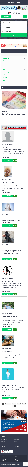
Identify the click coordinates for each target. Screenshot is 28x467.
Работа (3, 74)
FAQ (15, 459)
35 (5, 403)
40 (17, 403)
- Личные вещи (16, 446)
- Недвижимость (4, 439)
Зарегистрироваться (11, 2)
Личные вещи (5, 83)
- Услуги (15, 444)
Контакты (16, 460)
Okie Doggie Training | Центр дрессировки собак (13, 316)
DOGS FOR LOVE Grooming (8, 182)
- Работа (15, 441)
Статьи (3, 460)
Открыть (15, 160)
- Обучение (3, 441)
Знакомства (4, 459)
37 (10, 403)
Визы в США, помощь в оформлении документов (13, 114)
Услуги (3, 80)
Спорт (3, 66)
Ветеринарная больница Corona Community (12, 385)
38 (12, 403)
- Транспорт (3, 446)
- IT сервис (3, 443)
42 (22, 403)
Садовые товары (6, 72)
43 (25, 403)
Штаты (16, 457)
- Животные (16, 443)
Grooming (4, 218)
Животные (4, 77)
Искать (14, 35)
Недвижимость (5, 58)
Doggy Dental (5, 147)
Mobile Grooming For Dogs (8, 281)
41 (20, 403)
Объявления (4, 457)
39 (15, 403)
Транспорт (4, 69)
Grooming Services (6, 248)
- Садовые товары (17, 439)
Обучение (4, 61)
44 (12, 406)
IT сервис (4, 63)
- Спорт (2, 444)
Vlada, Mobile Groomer (7, 352)
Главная (3, 456)
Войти (18, 2)
